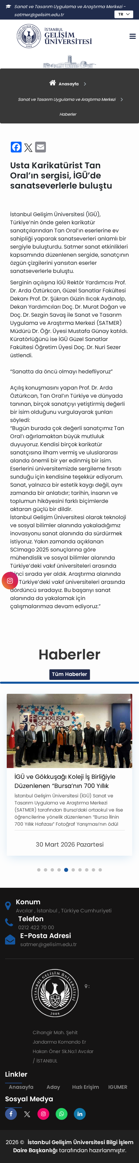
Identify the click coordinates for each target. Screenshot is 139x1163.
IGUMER (118, 1086)
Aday (53, 1086)
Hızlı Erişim (85, 1086)
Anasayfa (21, 1086)
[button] (38, 870)
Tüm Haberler (69, 674)
